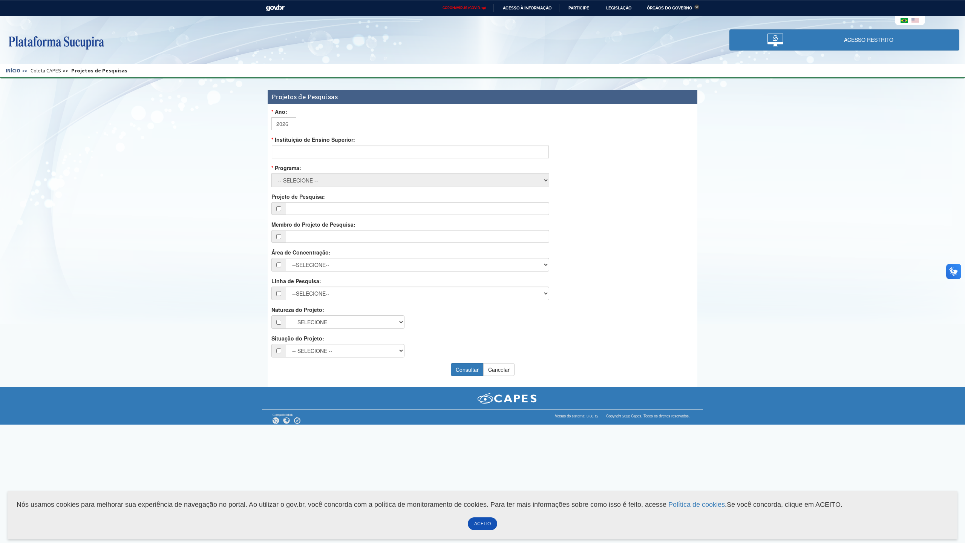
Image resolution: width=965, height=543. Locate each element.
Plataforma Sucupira (56, 42)
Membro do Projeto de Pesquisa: (313, 224)
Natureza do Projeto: (297, 309)
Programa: (288, 168)
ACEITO (482, 523)
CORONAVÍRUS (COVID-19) (464, 8)
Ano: (281, 111)
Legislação (618, 8)
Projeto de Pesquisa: (298, 196)
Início (13, 70)
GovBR (275, 8)
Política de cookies (696, 504)
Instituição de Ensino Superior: (315, 139)
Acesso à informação (527, 8)
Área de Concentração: (301, 252)
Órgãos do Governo (669, 8)
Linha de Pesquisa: (296, 281)
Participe (578, 8)
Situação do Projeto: (297, 338)
